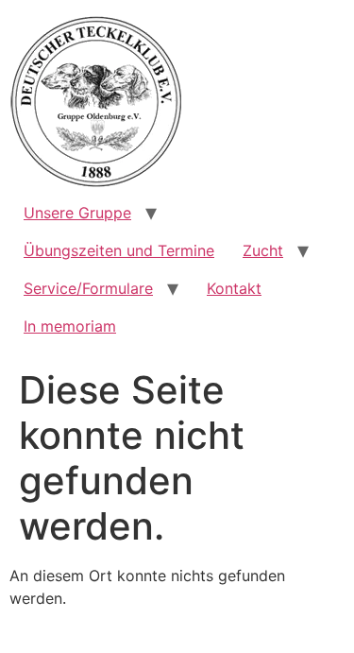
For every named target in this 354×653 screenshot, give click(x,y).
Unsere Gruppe (77, 212)
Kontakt (234, 288)
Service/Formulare (88, 288)
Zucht (263, 250)
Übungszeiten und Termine (119, 250)
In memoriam (70, 326)
